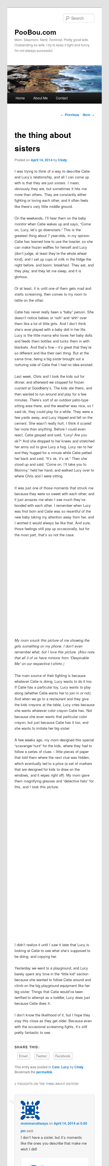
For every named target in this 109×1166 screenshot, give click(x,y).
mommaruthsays (34, 1123)
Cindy (62, 159)
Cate (56, 1066)
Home (20, 97)
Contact (62, 97)
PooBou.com (35, 32)
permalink (44, 1071)
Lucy (65, 1066)
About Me (40, 97)
